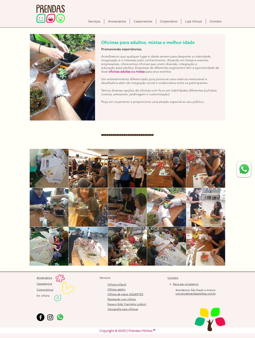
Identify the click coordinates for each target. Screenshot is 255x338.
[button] (94, 21)
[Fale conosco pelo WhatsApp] (244, 169)
